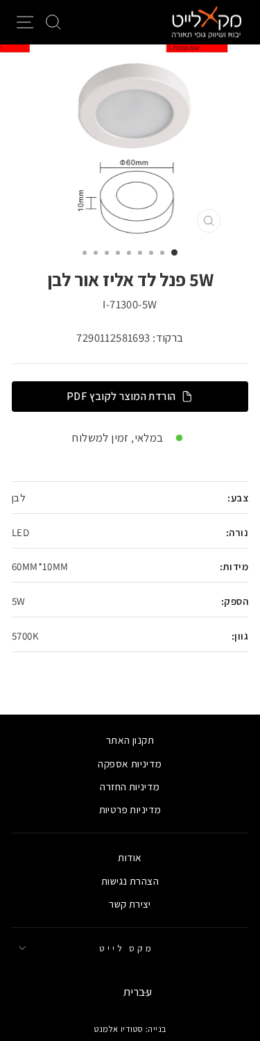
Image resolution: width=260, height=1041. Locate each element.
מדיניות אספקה (130, 763)
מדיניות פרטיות (130, 809)
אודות (129, 857)
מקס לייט (127, 948)
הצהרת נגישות (130, 881)
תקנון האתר (130, 740)
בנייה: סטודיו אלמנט (130, 1029)
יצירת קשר (130, 903)
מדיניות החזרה (129, 786)
